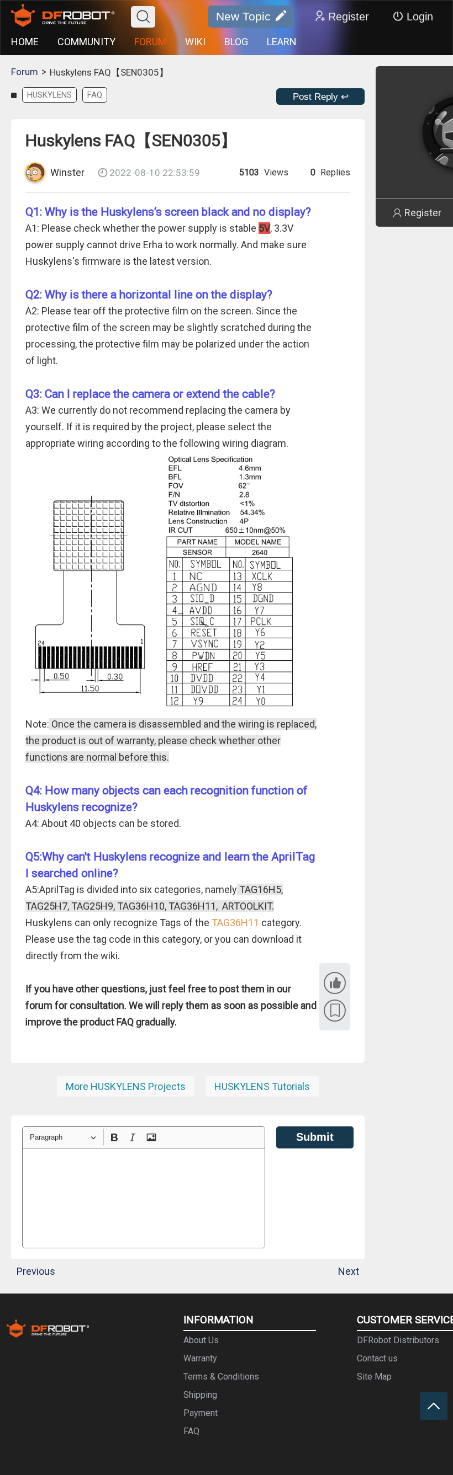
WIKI (195, 41)
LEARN (282, 41)
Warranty (200, 1358)
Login (420, 16)
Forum (24, 71)
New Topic (243, 16)
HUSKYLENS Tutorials (262, 1086)
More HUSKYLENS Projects (126, 1086)
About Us (201, 1340)
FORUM (150, 41)
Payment (200, 1413)
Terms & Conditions (221, 1376)
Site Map (374, 1376)
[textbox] (144, 1198)
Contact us (377, 1358)
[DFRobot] (62, 16)
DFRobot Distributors (398, 1340)
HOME (25, 41)
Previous (36, 1271)
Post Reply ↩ (321, 97)
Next (348, 1271)
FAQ (94, 95)
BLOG (236, 41)
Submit (315, 1137)
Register (348, 16)
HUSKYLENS (49, 95)
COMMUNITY (86, 41)
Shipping (200, 1395)
